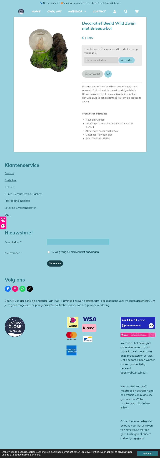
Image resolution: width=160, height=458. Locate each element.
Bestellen (10, 180)
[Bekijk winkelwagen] (137, 11)
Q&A (7, 214)
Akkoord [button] (147, 453)
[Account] (115, 11)
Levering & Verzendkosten (20, 207)
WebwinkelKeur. (137, 372)
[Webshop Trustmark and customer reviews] (137, 335)
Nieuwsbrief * (13, 253)
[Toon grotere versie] (15, 327)
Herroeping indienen (17, 200)
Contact (9, 173)
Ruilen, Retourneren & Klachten (23, 194)
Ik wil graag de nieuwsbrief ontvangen (75, 251)
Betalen (9, 187)
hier (125, 407)
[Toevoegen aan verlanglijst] (108, 74)
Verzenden (126, 60)
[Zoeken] (126, 11)
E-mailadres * (13, 242)
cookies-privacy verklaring (93, 305)
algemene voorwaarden (121, 300)
